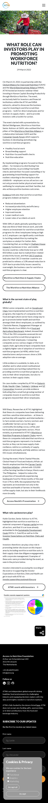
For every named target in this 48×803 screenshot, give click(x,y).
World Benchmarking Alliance (23, 87)
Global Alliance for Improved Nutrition (20, 84)
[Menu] (43, 5)
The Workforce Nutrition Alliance (22, 287)
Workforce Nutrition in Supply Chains (22, 278)
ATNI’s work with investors (21, 587)
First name (7, 734)
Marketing (14, 781)
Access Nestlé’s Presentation (21, 501)
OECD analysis (35, 255)
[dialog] (22, 778)
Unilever (34, 386)
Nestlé (11, 386)
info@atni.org (8, 673)
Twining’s (25, 386)
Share (38, 627)
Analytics (13, 778)
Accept (22, 793)
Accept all (12, 787)
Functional (14, 774)
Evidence (7, 194)
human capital (30, 524)
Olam (17, 386)
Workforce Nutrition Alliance (27, 131)
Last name (7, 748)
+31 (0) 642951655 (11, 670)
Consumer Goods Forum (14, 137)
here (38, 705)
